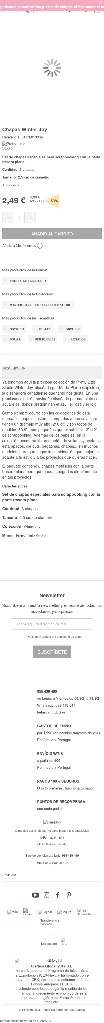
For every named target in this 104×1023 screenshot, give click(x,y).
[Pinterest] (68, 895)
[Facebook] (57, 895)
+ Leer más (10, 185)
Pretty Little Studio (30, 536)
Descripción (14, 368)
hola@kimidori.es (56, 862)
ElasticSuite (44, 1020)
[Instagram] (46, 895)
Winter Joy (32, 526)
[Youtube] (35, 895)
